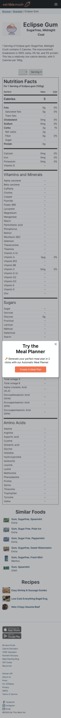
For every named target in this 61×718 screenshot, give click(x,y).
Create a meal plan (30, 369)
